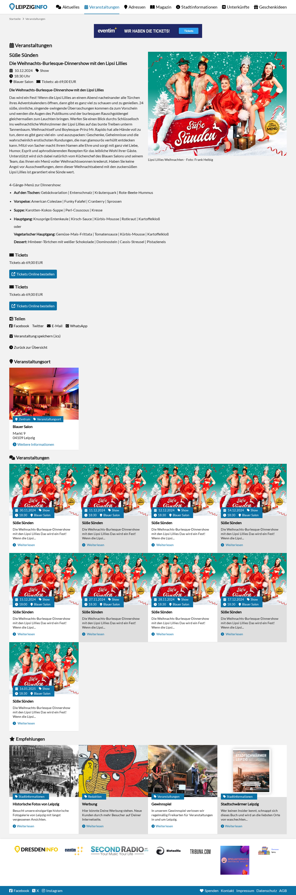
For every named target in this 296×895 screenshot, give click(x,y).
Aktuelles (71, 6)
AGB (283, 890)
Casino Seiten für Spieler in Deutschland (168, 851)
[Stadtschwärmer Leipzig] (252, 771)
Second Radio (120, 851)
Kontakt (227, 890)
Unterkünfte (238, 6)
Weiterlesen (26, 545)
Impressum (245, 890)
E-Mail (57, 326)
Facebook (21, 326)
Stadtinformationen (199, 6)
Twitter (38, 326)
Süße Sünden (23, 522)
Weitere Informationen (35, 444)
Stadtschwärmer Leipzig (240, 804)
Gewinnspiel (161, 804)
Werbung (89, 804)
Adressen (137, 6)
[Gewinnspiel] (182, 771)
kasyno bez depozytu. (269, 851)
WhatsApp (78, 326)
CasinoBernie (200, 851)
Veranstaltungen (104, 6)
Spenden (212, 890)
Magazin (163, 6)
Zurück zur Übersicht (30, 347)
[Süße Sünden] (44, 490)
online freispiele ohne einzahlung (234, 860)
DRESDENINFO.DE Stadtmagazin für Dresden (36, 849)
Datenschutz (266, 890)
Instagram (54, 890)
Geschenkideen (273, 6)
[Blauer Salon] (44, 394)
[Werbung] (113, 771)
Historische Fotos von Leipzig (36, 804)
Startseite (28, 6)
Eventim (74, 851)
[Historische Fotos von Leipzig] (44, 771)
